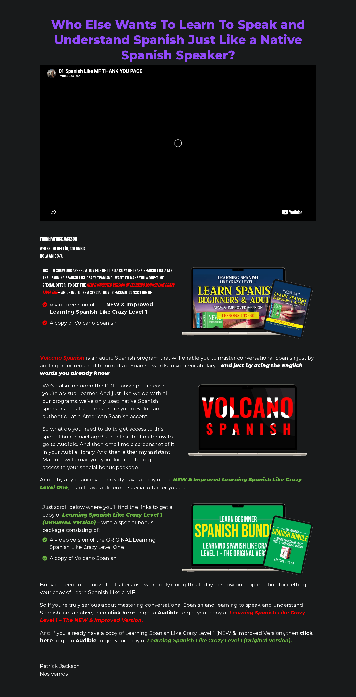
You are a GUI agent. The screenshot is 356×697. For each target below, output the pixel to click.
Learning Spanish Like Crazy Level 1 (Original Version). (219, 641)
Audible (168, 613)
